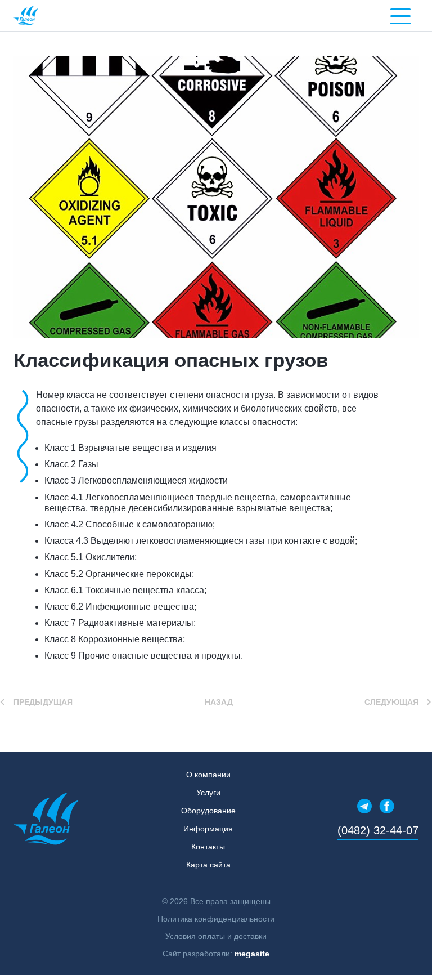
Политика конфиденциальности (216, 918)
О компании (208, 774)
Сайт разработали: (216, 953)
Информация (208, 828)
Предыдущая (43, 702)
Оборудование (208, 810)
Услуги (208, 792)
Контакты (208, 846)
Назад (219, 702)
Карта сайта (208, 864)
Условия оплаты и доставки (216, 936)
